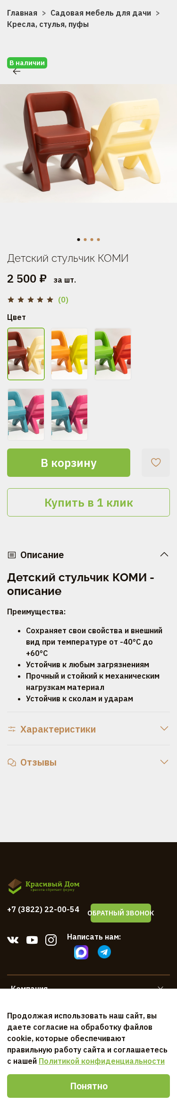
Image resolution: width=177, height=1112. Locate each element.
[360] (26, 414)
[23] (26, 354)
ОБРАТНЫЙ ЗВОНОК (121, 913)
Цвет (16, 317)
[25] (69, 354)
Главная (22, 12)
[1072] (69, 414)
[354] (113, 354)
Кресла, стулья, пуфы (48, 24)
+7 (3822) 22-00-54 (43, 909)
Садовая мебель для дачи (101, 12)
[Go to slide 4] (98, 239)
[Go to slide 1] (78, 239)
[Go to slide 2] (85, 239)
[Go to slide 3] (92, 239)
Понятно (89, 1085)
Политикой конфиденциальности (102, 1061)
